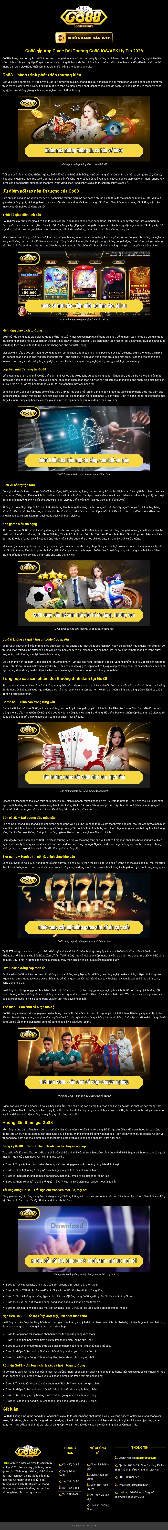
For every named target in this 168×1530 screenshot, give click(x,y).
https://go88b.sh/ (146, 1457)
